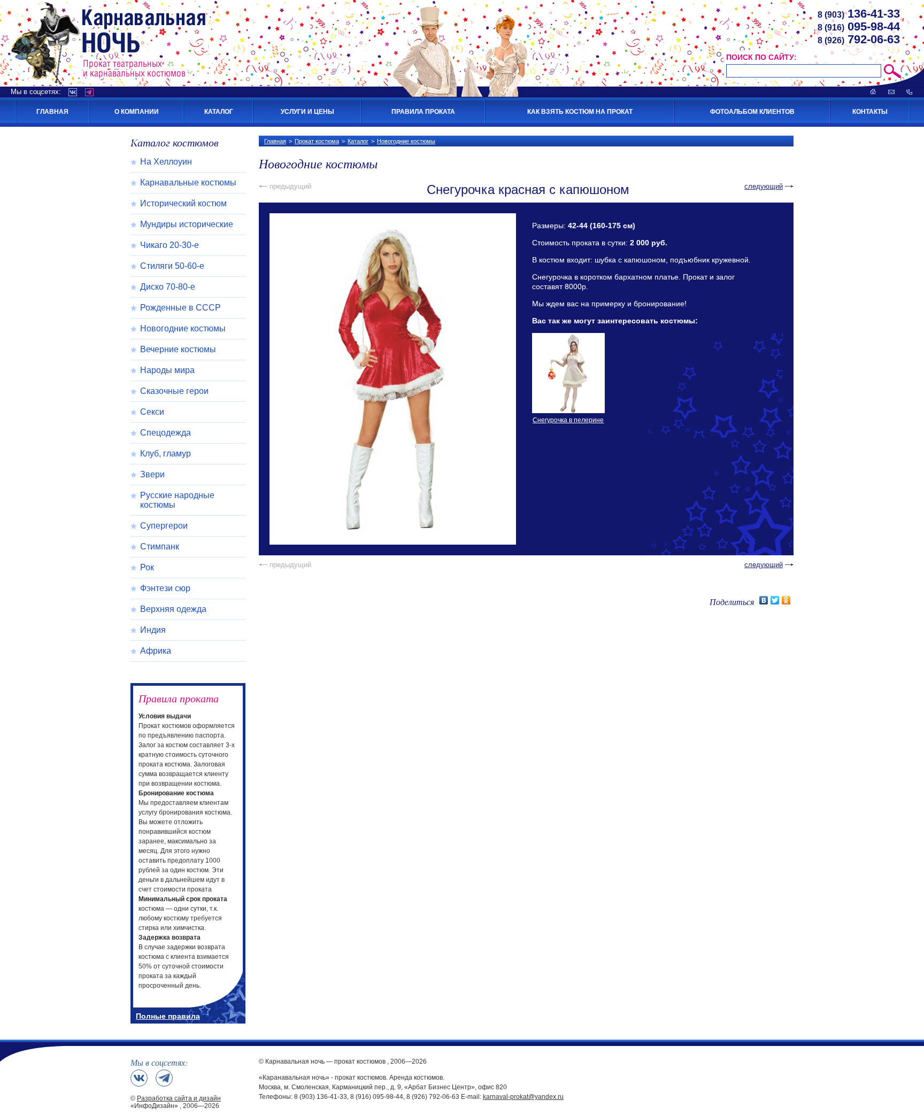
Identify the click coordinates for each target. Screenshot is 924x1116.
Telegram (89, 92)
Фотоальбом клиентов (752, 111)
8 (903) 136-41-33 (320, 1096)
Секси (152, 411)
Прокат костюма (317, 141)
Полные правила (168, 1016)
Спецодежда (165, 432)
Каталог (218, 111)
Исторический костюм (183, 203)
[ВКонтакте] (763, 600)
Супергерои (164, 525)
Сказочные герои (174, 391)
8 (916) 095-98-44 (376, 1096)
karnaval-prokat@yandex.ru (523, 1096)
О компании (136, 111)
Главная (52, 111)
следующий (763, 186)
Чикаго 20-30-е (169, 245)
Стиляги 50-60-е (172, 265)
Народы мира (167, 370)
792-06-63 (859, 39)
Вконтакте (72, 92)
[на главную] (873, 91)
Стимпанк (159, 546)
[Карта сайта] (909, 91)
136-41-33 (859, 13)
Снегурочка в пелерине (568, 420)
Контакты (870, 111)
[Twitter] (775, 600)
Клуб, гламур (165, 453)
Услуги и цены (307, 111)
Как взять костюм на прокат (580, 111)
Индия (153, 629)
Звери (152, 474)
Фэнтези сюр (165, 588)
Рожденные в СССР (180, 307)
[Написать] (891, 91)
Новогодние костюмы (406, 141)
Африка (155, 650)
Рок (147, 567)
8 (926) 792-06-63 (432, 1096)
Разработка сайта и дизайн (179, 1098)
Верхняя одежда (173, 609)
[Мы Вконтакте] (139, 1078)
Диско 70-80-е (167, 286)
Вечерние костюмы (178, 349)
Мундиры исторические (186, 224)
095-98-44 (859, 26)
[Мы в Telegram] (164, 1078)
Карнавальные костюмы (188, 182)
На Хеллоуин (166, 161)
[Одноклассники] (786, 600)
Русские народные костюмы (177, 500)
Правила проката (423, 111)
